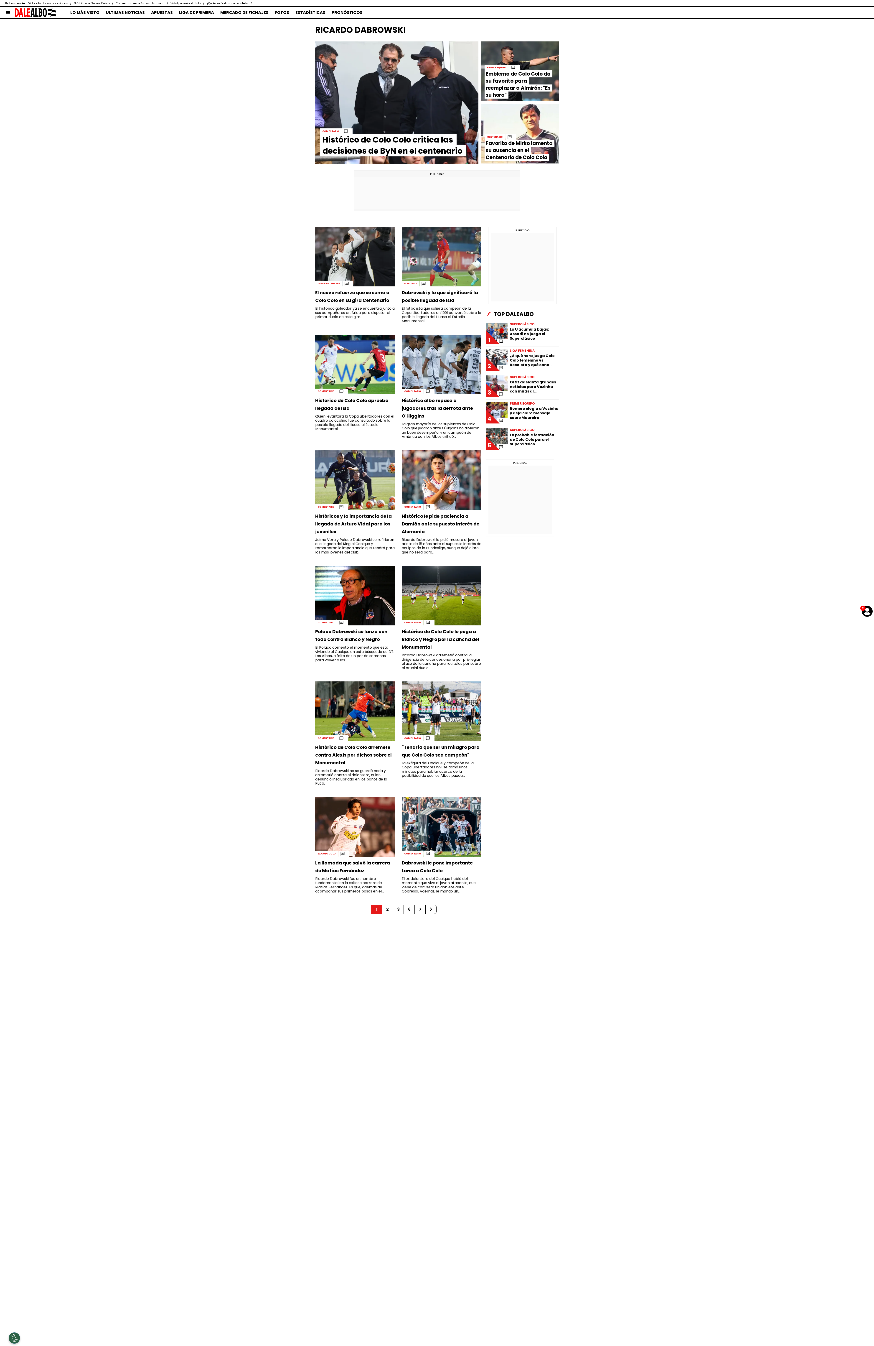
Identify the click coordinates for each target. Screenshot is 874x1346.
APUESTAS (162, 12)
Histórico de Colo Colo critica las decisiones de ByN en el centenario (392, 145)
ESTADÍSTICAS (310, 12)
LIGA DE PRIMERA (196, 12)
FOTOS (282, 12)
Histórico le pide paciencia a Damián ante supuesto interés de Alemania (440, 524)
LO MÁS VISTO (84, 12)
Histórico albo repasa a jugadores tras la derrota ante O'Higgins (437, 408)
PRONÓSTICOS (347, 12)
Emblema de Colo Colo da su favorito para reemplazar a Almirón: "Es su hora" (518, 84)
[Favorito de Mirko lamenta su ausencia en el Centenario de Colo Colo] (520, 133)
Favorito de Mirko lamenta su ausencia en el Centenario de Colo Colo (519, 150)
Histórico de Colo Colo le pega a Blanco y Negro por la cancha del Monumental (440, 639)
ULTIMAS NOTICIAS (125, 12)
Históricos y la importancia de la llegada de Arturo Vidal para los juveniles (353, 524)
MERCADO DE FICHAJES (244, 12)
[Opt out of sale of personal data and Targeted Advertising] (14, 1338)
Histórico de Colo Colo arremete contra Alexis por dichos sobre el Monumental (353, 755)
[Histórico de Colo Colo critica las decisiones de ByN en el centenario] (396, 102)
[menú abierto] (8, 12)
